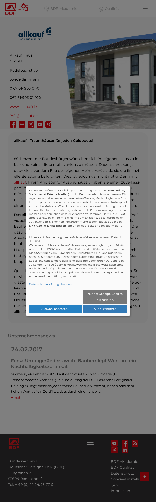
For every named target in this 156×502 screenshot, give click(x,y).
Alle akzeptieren (105, 309)
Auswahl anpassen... (55, 309)
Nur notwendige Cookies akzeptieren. (105, 297)
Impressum (68, 284)
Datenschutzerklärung (44, 284)
